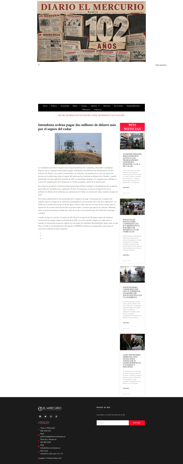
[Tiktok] (56, 416)
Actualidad (65, 106)
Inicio (45, 106)
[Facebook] (40, 416)
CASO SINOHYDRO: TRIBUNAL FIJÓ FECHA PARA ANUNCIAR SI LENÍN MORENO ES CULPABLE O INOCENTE (132, 361)
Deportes (106, 106)
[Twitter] (46, 416)
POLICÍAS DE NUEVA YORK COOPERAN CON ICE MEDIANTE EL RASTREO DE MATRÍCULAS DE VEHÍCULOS (131, 226)
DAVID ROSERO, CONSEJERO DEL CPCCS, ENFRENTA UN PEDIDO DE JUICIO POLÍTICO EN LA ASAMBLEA (132, 292)
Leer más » (126, 187)
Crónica (84, 106)
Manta (75, 106)
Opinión (94, 106)
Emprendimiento (133, 106)
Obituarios (86, 110)
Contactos (97, 110)
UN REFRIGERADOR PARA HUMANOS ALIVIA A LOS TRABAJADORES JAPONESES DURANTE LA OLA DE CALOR (132, 160)
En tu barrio (118, 106)
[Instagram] (51, 416)
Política (54, 106)
